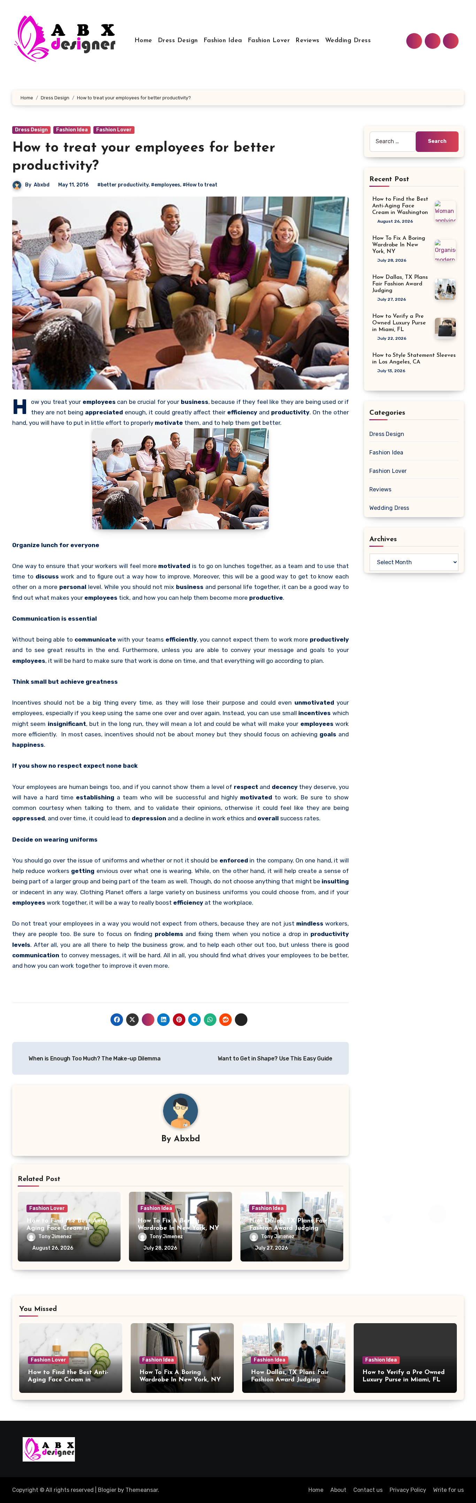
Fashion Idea (223, 41)
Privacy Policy (408, 1490)
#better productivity (122, 185)
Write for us (448, 1490)
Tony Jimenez (55, 1237)
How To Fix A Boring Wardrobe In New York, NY (398, 245)
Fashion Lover (269, 41)
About (338, 1490)
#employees (165, 185)
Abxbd (41, 185)
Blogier (107, 1490)
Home (143, 41)
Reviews (307, 41)
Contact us (368, 1490)
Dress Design (178, 41)
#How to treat (200, 185)
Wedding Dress (348, 41)
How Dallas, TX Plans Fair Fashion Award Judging (400, 284)
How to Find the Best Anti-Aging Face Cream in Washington (66, 1228)
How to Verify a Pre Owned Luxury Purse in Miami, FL (399, 323)
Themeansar (141, 1490)
